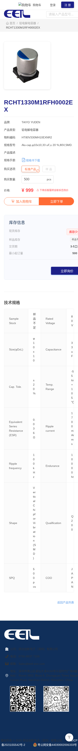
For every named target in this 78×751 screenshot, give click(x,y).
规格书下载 (33, 160)
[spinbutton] (35, 179)
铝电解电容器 (27, 23)
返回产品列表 (65, 602)
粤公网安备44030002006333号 (57, 744)
